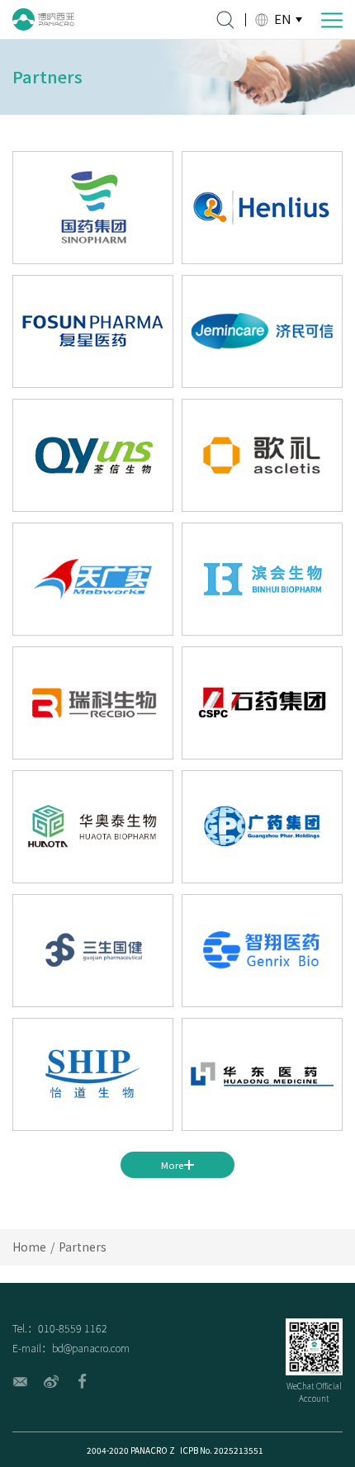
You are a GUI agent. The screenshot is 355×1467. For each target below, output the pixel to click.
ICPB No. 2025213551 (221, 1450)
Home (29, 1246)
